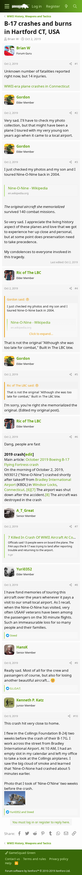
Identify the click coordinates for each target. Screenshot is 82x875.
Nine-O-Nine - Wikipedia (28, 188)
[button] (7, 6)
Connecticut (14, 489)
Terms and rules (34, 859)
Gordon (23, 97)
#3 (76, 162)
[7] (33, 489)
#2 (76, 113)
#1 (76, 64)
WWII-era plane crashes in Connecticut (36, 86)
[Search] (75, 6)
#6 (76, 437)
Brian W (13, 39)
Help (8, 863)
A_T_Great (25, 510)
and (22, 812)
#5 (76, 374)
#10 (75, 716)
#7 (76, 526)
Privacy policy (58, 859)
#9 (76, 663)
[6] (28, 489)
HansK (22, 647)
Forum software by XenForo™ (37, 871)
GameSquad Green (22, 853)
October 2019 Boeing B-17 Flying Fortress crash (36, 462)
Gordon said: (16, 299)
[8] (47, 494)
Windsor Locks (45, 484)
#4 (76, 288)
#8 (76, 585)
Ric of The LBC (28, 272)
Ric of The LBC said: (20, 385)
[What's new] (66, 6)
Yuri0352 (24, 569)
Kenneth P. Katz (30, 700)
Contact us (12, 859)
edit (29, 454)
